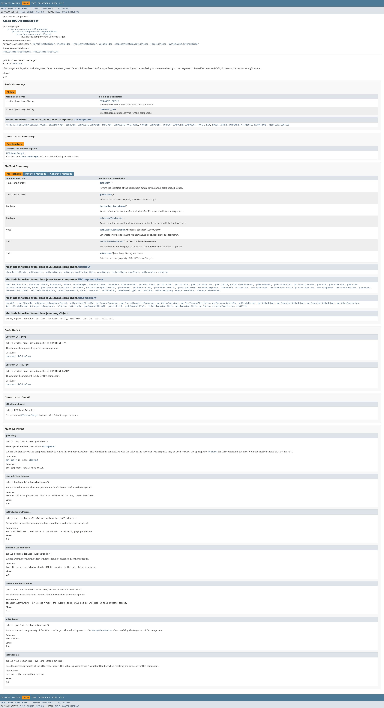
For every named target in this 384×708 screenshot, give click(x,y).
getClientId (221, 284)
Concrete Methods (61, 174)
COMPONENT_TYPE (108, 109)
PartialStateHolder (44, 44)
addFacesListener (38, 284)
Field (22, 12)
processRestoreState (281, 287)
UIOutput (17, 63)
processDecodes (259, 287)
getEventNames (263, 284)
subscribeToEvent (184, 290)
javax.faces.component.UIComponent (27, 29)
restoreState (118, 272)
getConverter (36, 272)
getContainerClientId (81, 303)
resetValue (103, 272)
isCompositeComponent (42, 306)
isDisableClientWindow (112, 206)
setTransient (145, 290)
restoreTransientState (160, 306)
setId (83, 290)
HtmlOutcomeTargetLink (45, 52)
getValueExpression (348, 303)
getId (35, 287)
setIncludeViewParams (112, 241)
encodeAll (11, 303)
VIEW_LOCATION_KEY (279, 125)
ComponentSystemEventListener (131, 44)
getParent (78, 287)
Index (54, 3)
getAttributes (147, 284)
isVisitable (74, 306)
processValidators (346, 287)
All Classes (64, 8)
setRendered (108, 290)
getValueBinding (186, 287)
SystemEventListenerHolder (184, 44)
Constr (30, 12)
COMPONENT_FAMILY (109, 101)
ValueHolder (105, 44)
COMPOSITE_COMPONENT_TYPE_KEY (94, 125)
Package (16, 3)
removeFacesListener (17, 290)
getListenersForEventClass (56, 287)
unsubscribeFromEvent (209, 290)
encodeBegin (79, 284)
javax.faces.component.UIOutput (33, 34)
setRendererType (126, 290)
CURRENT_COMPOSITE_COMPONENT (179, 125)
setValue (163, 272)
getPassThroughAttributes (100, 287)
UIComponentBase (90, 279)
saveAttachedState (67, 290)
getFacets (352, 284)
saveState (133, 272)
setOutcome (106, 253)
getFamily (105, 183)
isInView (61, 306)
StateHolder (63, 44)
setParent (94, 290)
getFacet (321, 284)
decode (67, 284)
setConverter (148, 272)
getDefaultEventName (241, 284)
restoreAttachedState (43, 290)
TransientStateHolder (85, 44)
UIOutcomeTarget (15, 153)
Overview (5, 3)
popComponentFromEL (94, 306)
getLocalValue (53, 272)
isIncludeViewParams (111, 218)
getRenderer (124, 287)
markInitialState (85, 272)
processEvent (115, 306)
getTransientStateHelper (291, 303)
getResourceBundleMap (224, 303)
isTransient (241, 287)
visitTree (241, 306)
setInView (204, 306)
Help (61, 3)
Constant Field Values (18, 356)
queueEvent (365, 287)
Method (40, 12)
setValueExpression (223, 306)
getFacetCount (336, 284)
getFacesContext (282, 284)
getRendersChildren (164, 287)
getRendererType (142, 287)
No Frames (47, 8)
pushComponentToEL (135, 306)
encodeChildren (97, 284)
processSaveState (304, 287)
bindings (70, 125)
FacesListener (158, 44)
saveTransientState (186, 306)
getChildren (181, 284)
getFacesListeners (304, 284)
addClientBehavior (16, 284)
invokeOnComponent (208, 287)
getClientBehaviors (201, 284)
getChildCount (165, 284)
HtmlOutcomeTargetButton (17, 52)
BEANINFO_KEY (56, 125)
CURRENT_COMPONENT (150, 125)
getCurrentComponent (107, 303)
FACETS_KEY (204, 125)
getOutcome (106, 194)
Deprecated (44, 3)
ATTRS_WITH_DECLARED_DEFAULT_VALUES (26, 125)
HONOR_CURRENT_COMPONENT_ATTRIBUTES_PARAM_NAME (239, 125)
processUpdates (325, 287)
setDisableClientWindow (113, 230)
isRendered (227, 287)
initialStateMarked (16, 306)
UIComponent (83, 119)
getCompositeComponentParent (51, 303)
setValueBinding (164, 290)
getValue (68, 272)
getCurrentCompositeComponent (138, 303)
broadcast (55, 284)
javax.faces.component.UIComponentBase (34, 31)
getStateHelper (247, 303)
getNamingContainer (168, 303)
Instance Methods (35, 174)
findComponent (129, 284)
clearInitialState (16, 272)
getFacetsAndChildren (18, 287)
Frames (36, 8)
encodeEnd (113, 284)
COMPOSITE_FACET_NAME (126, 125)
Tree (34, 3)
